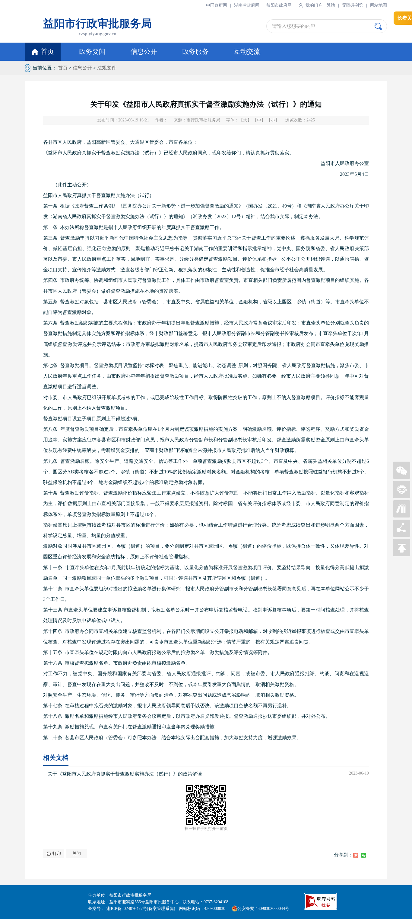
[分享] (401, 535)
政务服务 (195, 51)
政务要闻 (92, 51)
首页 (47, 51)
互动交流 (247, 51)
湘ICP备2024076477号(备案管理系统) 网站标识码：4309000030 (167, 908)
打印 (56, 853)
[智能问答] (401, 496)
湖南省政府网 (246, 5)
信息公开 (144, 51)
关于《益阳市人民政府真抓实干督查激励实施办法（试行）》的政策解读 (125, 773)
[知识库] (401, 515)
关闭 (76, 853)
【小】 (273, 120)
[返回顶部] (401, 554)
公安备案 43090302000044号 (263, 908)
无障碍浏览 (352, 5)
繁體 (331, 5)
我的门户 (314, 5)
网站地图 (378, 5)
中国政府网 (216, 5)
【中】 (259, 120)
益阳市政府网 (279, 5)
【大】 (245, 120)
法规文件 (106, 67)
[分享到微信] (363, 855)
